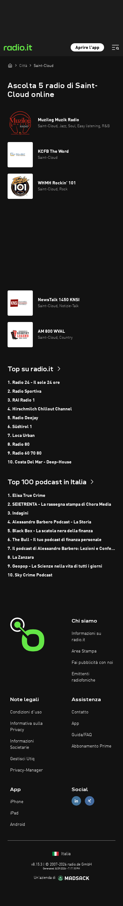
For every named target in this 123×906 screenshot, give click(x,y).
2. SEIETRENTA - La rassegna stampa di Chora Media (59, 504)
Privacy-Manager (26, 770)
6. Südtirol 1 (20, 427)
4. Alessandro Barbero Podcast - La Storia (49, 522)
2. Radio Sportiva (24, 391)
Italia (65, 854)
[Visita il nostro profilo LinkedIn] (76, 801)
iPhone (16, 802)
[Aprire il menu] (115, 47)
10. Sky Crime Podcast (30, 575)
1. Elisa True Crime (26, 495)
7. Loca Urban (21, 435)
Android (17, 824)
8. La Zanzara (21, 557)
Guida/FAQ (82, 735)
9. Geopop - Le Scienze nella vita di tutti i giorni (55, 566)
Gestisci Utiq (22, 759)
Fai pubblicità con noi (92, 662)
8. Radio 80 (19, 444)
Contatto (80, 712)
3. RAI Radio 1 (21, 400)
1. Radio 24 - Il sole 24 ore (34, 382)
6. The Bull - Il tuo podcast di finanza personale (55, 540)
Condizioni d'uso (26, 712)
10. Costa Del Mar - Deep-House (40, 462)
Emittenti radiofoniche (83, 677)
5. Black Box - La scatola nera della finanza (50, 531)
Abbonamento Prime (91, 746)
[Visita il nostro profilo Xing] (89, 801)
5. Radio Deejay (23, 418)
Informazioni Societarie (22, 744)
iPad (14, 813)
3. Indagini (18, 513)
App (75, 723)
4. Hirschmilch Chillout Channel (40, 409)
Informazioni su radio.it (86, 636)
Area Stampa (84, 651)
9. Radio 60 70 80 (25, 453)
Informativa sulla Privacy (26, 726)
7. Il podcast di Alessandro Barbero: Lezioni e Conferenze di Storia (61, 548)
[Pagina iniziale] (10, 65)
